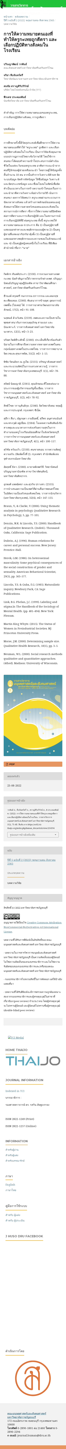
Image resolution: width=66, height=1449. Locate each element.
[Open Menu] (3, 3)
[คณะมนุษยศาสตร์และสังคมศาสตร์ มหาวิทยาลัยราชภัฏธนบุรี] (33, 1395)
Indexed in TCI (15, 1091)
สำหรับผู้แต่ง (12, 1155)
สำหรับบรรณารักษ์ (15, 1160)
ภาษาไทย (11, 1190)
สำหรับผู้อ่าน (12, 1149)
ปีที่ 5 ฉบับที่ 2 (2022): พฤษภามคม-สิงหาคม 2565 (29, 20)
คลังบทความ (21, 16)
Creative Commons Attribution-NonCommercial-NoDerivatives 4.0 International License (33, 927)
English (10, 1184)
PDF (12, 764)
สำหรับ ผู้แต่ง (13, 1215)
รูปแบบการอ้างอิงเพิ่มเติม (22, 834)
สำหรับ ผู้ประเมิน (15, 1220)
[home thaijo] (33, 1064)
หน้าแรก (8, 16)
